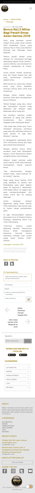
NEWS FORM (16, 19)
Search (28, 341)
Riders (17, 371)
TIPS (4, 430)
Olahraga (9, 22)
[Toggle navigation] (30, 8)
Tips (17, 383)
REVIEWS (5, 431)
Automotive (17, 367)
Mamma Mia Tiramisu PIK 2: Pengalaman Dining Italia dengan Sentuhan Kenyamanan (15, 450)
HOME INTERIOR (8, 426)
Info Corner (17, 379)
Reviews (17, 387)
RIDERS (5, 424)
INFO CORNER (7, 428)
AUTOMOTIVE (7, 422)
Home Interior (17, 375)
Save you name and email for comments (15, 293)
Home (5, 19)
